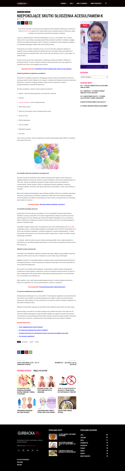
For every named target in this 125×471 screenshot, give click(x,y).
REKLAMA (19, 464)
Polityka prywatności (23, 459)
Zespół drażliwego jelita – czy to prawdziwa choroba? (28, 363)
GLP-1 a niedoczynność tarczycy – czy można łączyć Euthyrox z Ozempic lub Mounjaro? (92, 97)
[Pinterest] (26, 23)
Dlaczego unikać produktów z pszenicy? (52, 204)
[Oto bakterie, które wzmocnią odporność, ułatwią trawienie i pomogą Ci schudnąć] (26, 380)
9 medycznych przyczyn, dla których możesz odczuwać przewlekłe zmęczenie (43, 333)
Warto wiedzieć (96, 3)
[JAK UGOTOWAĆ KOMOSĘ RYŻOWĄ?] (67, 402)
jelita (69, 227)
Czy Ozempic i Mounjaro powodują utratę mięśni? (94, 106)
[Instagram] (23, 450)
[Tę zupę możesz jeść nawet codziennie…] (53, 437)
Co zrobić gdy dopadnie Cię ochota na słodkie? (33, 330)
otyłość (53, 37)
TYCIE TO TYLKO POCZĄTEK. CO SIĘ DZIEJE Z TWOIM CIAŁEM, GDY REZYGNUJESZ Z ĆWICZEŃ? (67, 390)
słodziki (31, 341)
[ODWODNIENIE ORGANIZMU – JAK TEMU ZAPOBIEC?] (26, 402)
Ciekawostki (37, 9)
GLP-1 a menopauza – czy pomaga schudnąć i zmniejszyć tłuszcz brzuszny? (92, 91)
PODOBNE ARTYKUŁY (24, 371)
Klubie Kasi (27, 31)
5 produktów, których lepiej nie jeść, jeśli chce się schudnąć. (53, 69)
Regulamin (20, 462)
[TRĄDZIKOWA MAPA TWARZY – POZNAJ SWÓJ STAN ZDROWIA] (46, 402)
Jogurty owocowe (24, 102)
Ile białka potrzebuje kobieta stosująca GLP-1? (93, 102)
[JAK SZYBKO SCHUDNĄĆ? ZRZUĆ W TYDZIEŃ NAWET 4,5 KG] (53, 445)
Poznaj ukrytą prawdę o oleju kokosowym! (52, 287)
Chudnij (63, 3)
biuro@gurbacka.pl (31, 445)
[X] (22, 23)
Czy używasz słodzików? (27, 336)
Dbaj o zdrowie (82, 3)
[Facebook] (18, 23)
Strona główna (20, 9)
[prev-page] (18, 416)
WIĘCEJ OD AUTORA (40, 371)
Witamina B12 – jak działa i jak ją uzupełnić (65, 363)
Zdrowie (37, 341)
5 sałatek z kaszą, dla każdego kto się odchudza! (67, 451)
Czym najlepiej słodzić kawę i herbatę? (31, 327)
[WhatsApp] (30, 23)
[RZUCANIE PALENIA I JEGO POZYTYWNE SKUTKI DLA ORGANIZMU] (46, 380)
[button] (106, 3)
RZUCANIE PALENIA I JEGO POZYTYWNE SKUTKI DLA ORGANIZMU (44, 390)
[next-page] (21, 416)
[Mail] (28, 450)
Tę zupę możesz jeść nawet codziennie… (67, 434)
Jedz (71, 3)
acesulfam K (25, 341)
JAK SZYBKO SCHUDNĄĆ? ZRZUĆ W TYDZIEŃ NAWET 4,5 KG (67, 444)
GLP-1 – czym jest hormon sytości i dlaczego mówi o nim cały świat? (94, 86)
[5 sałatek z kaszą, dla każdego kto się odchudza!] (53, 453)
